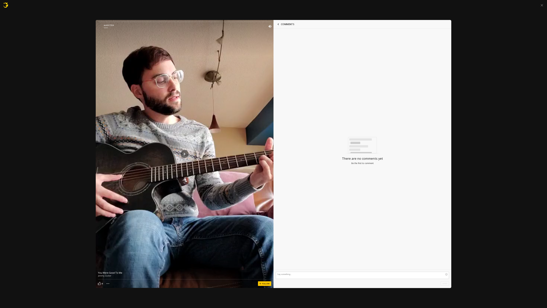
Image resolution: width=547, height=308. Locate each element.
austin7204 (109, 25)
